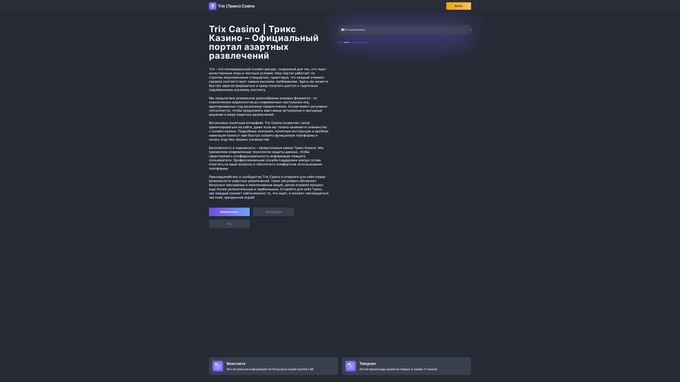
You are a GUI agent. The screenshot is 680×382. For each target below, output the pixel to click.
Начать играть (229, 211)
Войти (459, 5)
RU (229, 223)
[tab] (340, 42)
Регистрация (273, 211)
